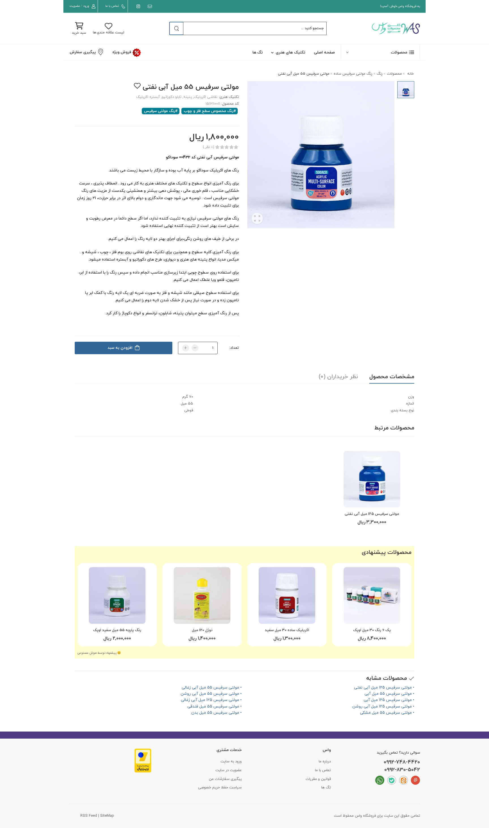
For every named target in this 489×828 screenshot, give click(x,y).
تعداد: (234, 347)
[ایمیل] (148, 6)
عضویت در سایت (228, 770)
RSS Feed (88, 815)
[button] (380, 52)
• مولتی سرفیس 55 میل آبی (389, 693)
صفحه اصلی (324, 52)
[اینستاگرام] (137, 6)
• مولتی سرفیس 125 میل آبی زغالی (211, 700)
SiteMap (107, 815)
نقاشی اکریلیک (205, 97)
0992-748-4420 (402, 762)
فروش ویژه (122, 52)
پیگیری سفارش (83, 52)
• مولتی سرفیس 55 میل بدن (216, 712)
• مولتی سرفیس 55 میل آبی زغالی (212, 687)
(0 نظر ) (208, 147)
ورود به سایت (231, 761)
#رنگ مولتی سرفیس (161, 111)
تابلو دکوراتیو (171, 97)
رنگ (380, 73)
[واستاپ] (379, 780)
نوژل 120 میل (202, 630)
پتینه (187, 97)
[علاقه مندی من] (137, 85)
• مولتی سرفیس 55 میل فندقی (214, 706)
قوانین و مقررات (318, 779)
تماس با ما (112, 6)
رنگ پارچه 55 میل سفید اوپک (117, 630)
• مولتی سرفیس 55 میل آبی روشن (211, 693)
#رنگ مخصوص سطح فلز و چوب (210, 111)
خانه (410, 73)
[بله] (391, 780)
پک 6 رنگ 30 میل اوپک (372, 630)
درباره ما (325, 761)
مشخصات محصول (391, 377)
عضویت (75, 6)
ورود (86, 6)
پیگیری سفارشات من (225, 779)
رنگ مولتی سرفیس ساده (353, 73)
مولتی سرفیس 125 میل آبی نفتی (372, 514)
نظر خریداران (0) (338, 377)
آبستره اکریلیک (148, 97)
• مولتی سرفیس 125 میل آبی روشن (383, 706)
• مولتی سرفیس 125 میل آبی (389, 700)
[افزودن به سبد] (372, 501)
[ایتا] (403, 780)
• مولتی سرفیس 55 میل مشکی (387, 712)
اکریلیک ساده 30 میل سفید (287, 630)
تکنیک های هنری (290, 52)
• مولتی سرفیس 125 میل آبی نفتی (384, 687)
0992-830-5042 (402, 770)
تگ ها (257, 52)
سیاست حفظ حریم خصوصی (220, 787)
